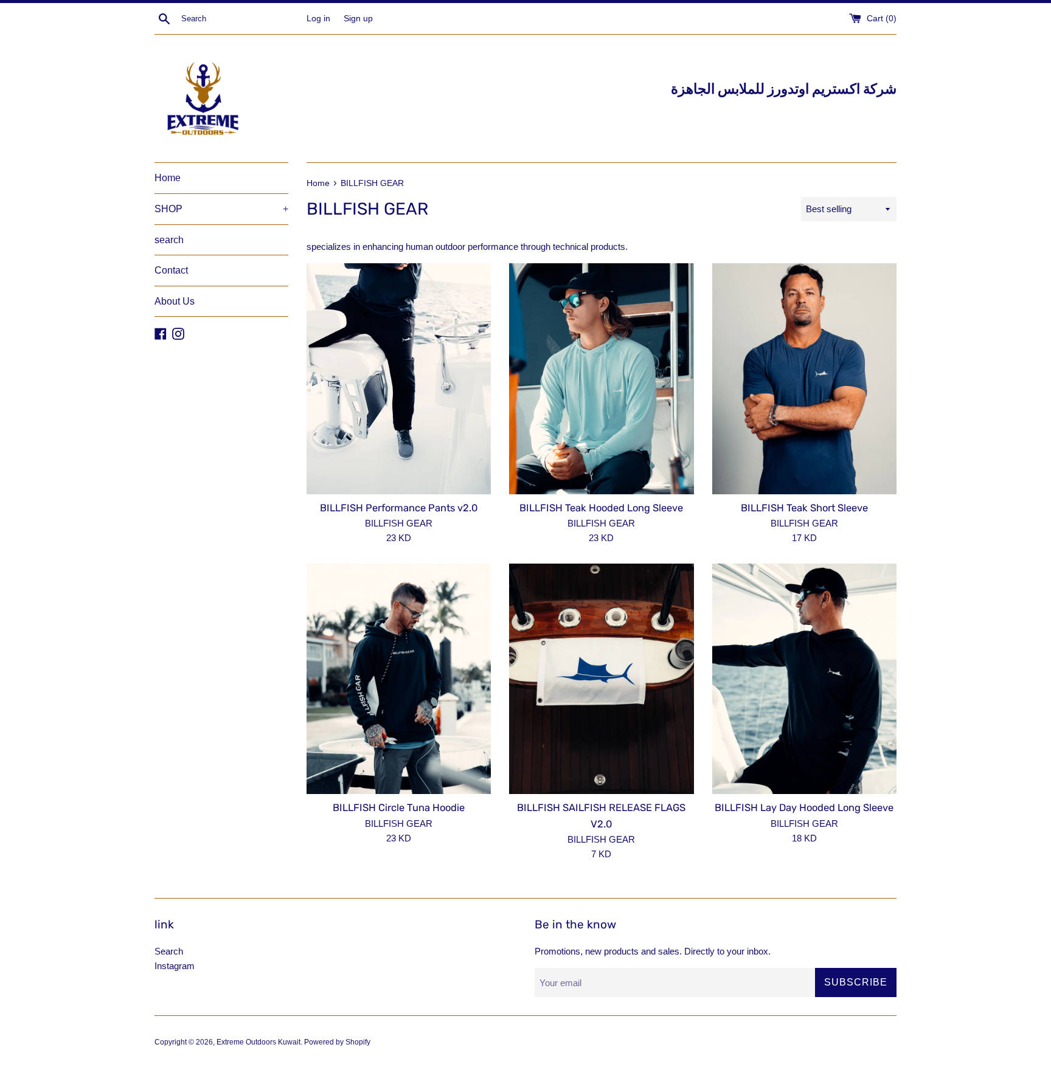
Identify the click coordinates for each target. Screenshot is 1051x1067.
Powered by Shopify (337, 1042)
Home (167, 178)
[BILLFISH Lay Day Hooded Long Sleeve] (804, 679)
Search (168, 951)
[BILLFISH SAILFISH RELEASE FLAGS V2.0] (601, 679)
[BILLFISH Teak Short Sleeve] (804, 378)
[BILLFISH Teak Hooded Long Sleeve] (601, 378)
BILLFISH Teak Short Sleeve (804, 508)
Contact (171, 270)
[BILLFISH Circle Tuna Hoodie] (399, 679)
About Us (174, 301)
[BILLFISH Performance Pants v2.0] (399, 378)
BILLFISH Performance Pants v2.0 (398, 508)
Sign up (358, 18)
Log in (318, 18)
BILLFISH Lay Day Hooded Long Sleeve (804, 807)
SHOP (221, 209)
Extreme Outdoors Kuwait (258, 1042)
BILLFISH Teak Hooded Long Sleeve (601, 508)
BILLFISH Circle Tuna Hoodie (399, 807)
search (169, 240)
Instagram (174, 966)
